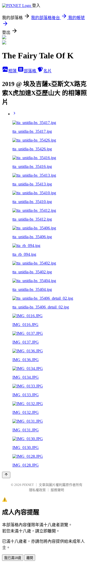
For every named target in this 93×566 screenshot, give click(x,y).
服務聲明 (57, 490)
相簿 (13, 71)
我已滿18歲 (12, 558)
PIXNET (28, 485)
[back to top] (6, 475)
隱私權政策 (37, 490)
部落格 (30, 71)
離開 (29, 558)
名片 (47, 71)
